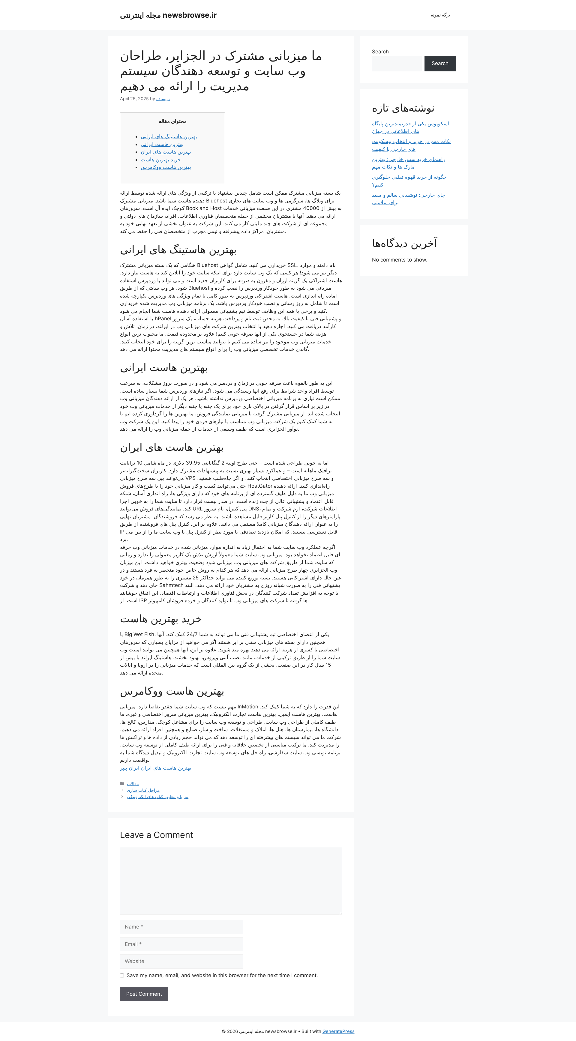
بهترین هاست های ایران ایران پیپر (155, 768)
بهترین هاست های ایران (166, 152)
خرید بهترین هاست (161, 160)
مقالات (133, 783)
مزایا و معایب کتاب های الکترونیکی (157, 796)
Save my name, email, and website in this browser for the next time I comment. (222, 975)
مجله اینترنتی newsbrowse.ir (168, 14)
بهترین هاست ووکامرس (166, 167)
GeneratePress (338, 1031)
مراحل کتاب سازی (143, 790)
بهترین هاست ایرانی (162, 144)
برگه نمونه (440, 15)
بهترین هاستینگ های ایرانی (169, 136)
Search (380, 52)
